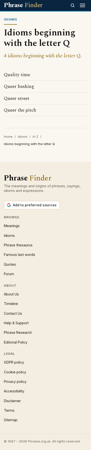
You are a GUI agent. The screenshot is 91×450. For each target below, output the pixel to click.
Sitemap (10, 420)
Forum (9, 274)
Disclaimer (12, 401)
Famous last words (19, 254)
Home (8, 136)
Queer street (16, 98)
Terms (9, 410)
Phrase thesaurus (18, 245)
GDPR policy (14, 362)
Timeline (11, 304)
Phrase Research (18, 332)
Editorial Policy (15, 342)
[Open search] (72, 5)
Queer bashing (19, 86)
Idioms (22, 136)
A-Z (35, 136)
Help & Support (16, 323)
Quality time (17, 74)
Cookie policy (15, 372)
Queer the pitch (20, 110)
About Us (11, 294)
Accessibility (14, 391)
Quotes (10, 264)
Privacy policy (15, 381)
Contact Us (13, 313)
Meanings (12, 226)
